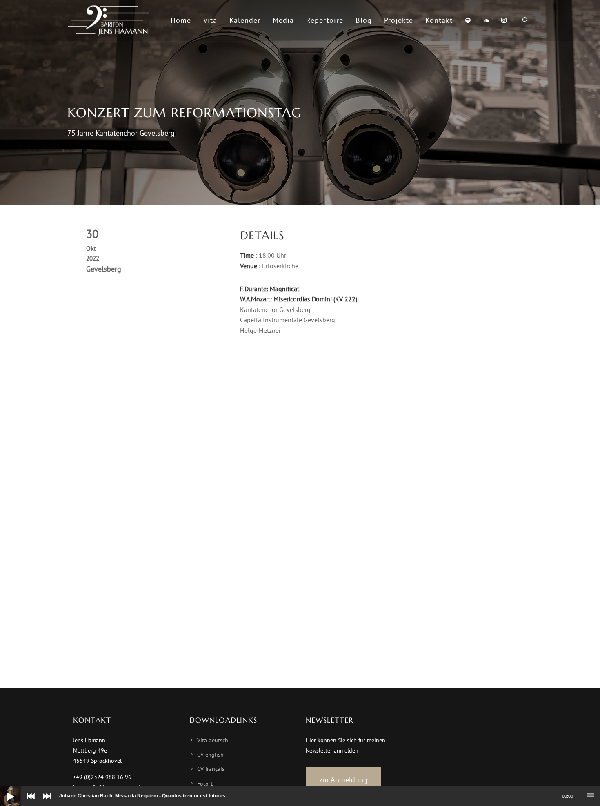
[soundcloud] (486, 20)
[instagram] (504, 20)
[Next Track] (45, 802)
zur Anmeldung (343, 779)
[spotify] (468, 20)
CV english (210, 754)
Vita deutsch (212, 740)
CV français (210, 769)
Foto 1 (205, 783)
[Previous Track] (28, 802)
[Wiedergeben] (4, 790)
